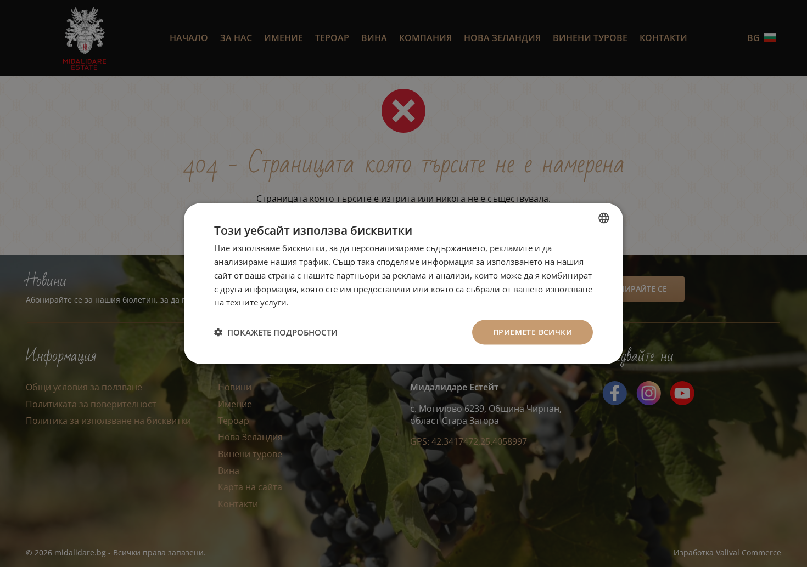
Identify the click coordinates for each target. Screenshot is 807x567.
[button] (276, 332)
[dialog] (403, 283)
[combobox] (603, 218)
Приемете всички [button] (532, 332)
